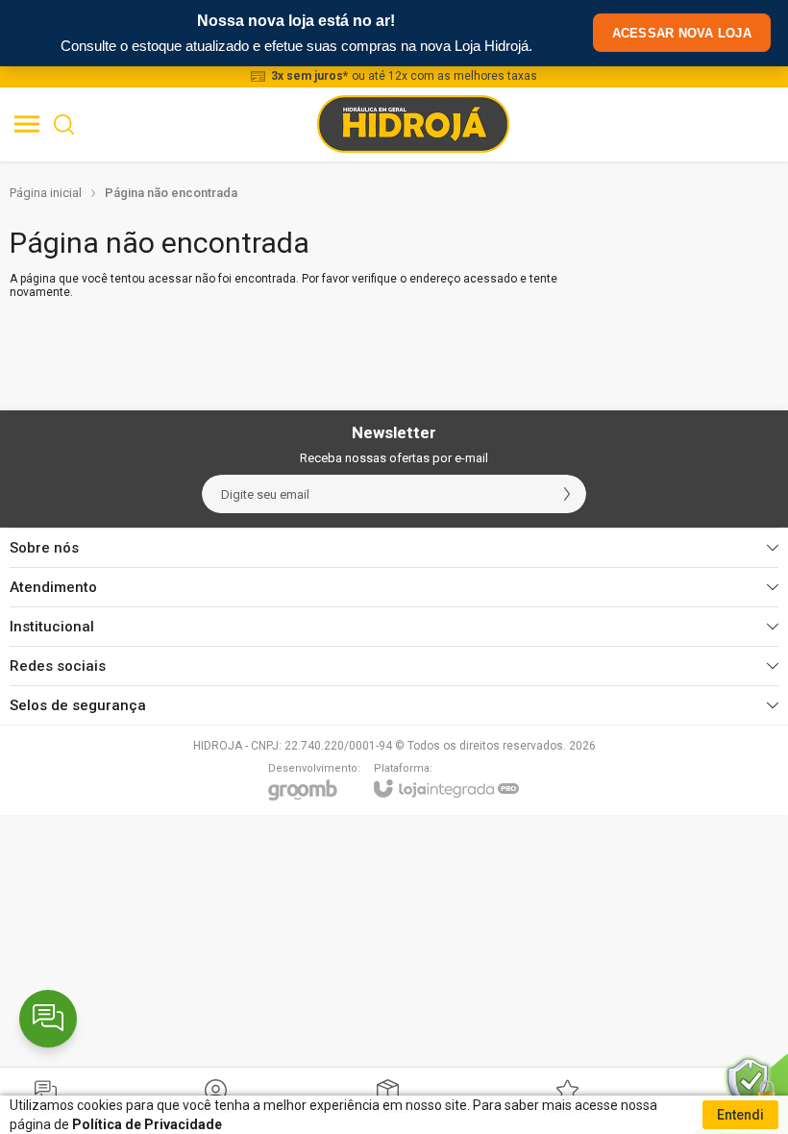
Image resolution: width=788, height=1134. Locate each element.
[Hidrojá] (413, 124)
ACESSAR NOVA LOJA (681, 33)
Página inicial (46, 192)
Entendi (740, 1114)
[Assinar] (567, 494)
